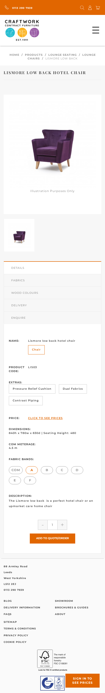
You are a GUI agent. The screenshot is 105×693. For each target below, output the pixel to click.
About (60, 614)
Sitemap (10, 622)
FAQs (7, 614)
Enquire (18, 317)
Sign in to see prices (82, 680)
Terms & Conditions (20, 628)
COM (15, 470)
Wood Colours (24, 293)
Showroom (64, 600)
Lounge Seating (62, 55)
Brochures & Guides (71, 607)
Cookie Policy (15, 642)
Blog (8, 600)
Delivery (19, 305)
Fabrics (18, 280)
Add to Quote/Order (52, 538)
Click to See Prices (45, 418)
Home (14, 55)
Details (17, 268)
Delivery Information (22, 607)
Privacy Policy (16, 635)
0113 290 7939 (21, 8)
